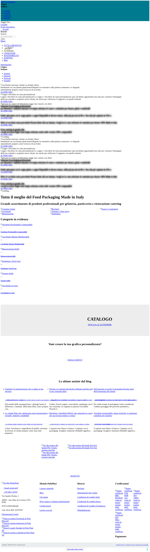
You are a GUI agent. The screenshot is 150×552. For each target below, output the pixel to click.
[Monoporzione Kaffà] (10, 249)
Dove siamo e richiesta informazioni (55, 501)
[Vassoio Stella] (7, 273)
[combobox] (8, 36)
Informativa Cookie (130, 544)
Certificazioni (45, 506)
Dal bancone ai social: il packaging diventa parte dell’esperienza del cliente (114, 390)
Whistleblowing (83, 510)
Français (7, 15)
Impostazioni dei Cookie (87, 493)
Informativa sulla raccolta (75, 549)
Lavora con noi (46, 510)
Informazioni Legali (10, 514)
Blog (42, 493)
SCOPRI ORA (6, 92)
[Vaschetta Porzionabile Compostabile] (16, 224)
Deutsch (7, 13)
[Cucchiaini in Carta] (9, 286)
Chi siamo (44, 497)
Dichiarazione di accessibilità (141, 544)
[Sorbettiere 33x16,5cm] (11, 261)
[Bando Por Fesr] (82, 446)
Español (7, 18)
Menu (3, 41)
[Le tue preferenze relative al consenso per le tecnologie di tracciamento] (147, 549)
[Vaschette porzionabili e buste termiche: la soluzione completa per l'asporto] (116, 424)
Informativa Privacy (120, 544)
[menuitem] (76, 45)
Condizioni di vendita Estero (89, 501)
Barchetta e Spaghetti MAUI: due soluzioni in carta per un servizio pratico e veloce (70, 414)
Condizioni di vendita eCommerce (91, 506)
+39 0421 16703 (10, 492)
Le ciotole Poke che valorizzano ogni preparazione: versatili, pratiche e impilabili (26, 414)
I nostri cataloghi (47, 488)
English (7, 11)
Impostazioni (6, 64)
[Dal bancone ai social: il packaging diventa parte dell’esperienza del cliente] (116, 400)
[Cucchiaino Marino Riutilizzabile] (15, 237)
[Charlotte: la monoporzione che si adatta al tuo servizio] (27, 400)
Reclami (80, 488)
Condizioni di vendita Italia (88, 497)
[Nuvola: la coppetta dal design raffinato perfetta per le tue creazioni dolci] (71, 400)
